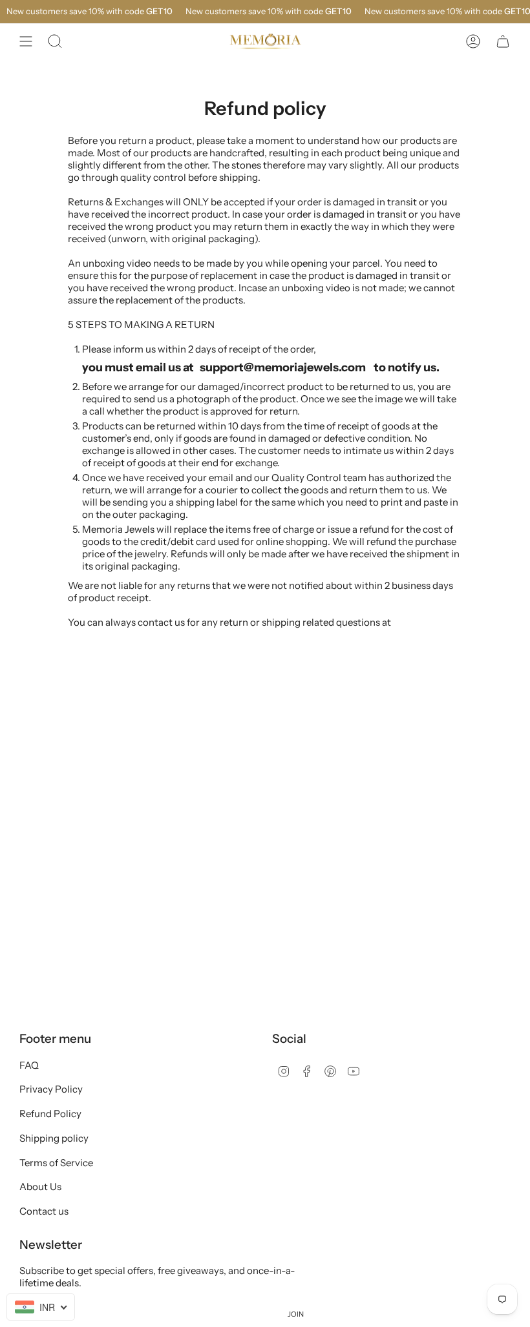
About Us (40, 1186)
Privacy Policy (51, 1089)
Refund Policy (50, 1113)
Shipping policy (54, 1138)
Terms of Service (56, 1163)
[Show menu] (26, 41)
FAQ (29, 1065)
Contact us (44, 1211)
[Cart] (503, 41)
